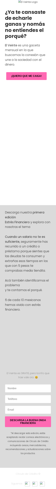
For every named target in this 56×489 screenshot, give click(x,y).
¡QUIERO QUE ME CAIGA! (26, 76)
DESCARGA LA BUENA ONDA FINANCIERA (28, 421)
